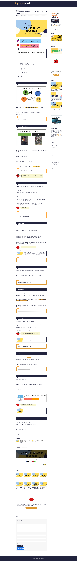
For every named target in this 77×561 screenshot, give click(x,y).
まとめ (21, 76)
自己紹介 (34, 558)
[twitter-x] (57, 0)
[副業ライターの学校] (22, 4)
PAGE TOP (74, 543)
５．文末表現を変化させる (23, 72)
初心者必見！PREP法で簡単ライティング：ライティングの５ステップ (34, 252)
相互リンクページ (58, 135)
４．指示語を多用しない (55, 163)
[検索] (62, 0)
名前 (18, 533)
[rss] (59, 0)
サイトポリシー (38, 558)
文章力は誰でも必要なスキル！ (24, 63)
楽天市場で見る (28, 398)
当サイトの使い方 (54, 147)
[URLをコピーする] (36, 461)
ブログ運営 (53, 142)
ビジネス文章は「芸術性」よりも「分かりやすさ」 (27, 64)
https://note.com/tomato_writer (58, 55)
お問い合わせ (42, 558)
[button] (26, 461)
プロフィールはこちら (31, 507)
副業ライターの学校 (55, 25)
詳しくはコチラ (56, 74)
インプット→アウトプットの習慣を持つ (40, 440)
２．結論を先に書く (22, 68)
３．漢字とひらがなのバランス (24, 69)
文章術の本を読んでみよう (23, 75)
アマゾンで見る (35, 398)
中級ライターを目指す (54, 145)
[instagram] (58, 0)
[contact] (61, 0)
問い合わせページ (59, 134)
